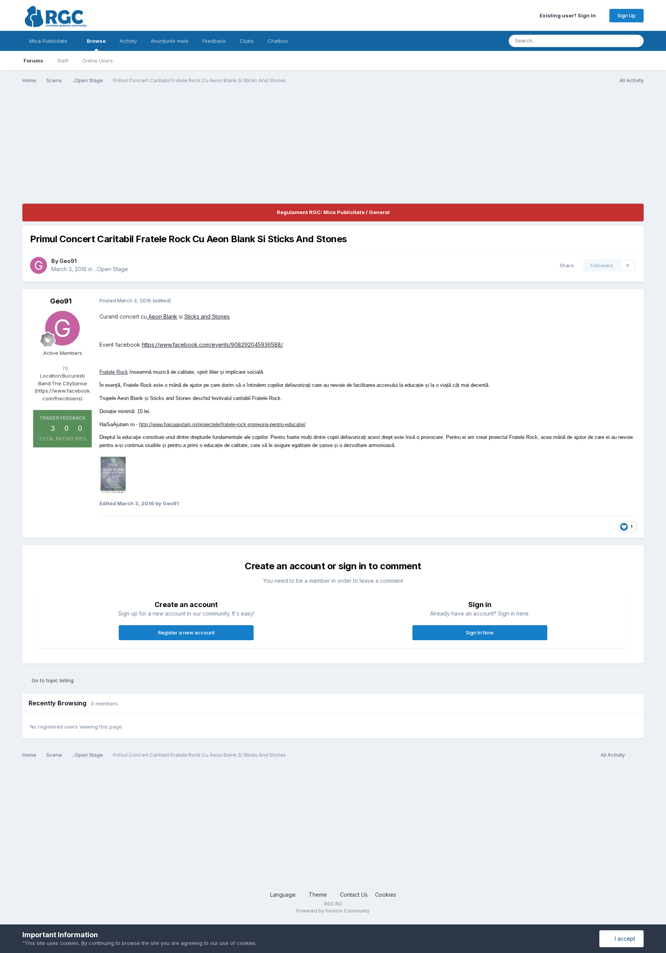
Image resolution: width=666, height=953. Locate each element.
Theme (318, 894)
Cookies (385, 894)
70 (64, 368)
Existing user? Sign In (569, 15)
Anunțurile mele (169, 41)
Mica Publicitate (49, 41)
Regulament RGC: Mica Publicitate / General (333, 212)
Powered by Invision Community (333, 911)
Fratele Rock (113, 372)
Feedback (214, 41)
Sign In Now (480, 632)
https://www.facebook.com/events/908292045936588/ (212, 344)
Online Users (97, 60)
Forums (33, 60)
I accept (623, 938)
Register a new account (186, 632)
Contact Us (354, 894)
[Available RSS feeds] (636, 755)
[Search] (635, 41)
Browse (96, 41)
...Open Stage (111, 269)
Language (283, 894)
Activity (128, 41)
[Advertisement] (162, 150)
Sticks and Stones (207, 316)
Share (565, 265)
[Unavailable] (113, 474)
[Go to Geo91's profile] (38, 265)
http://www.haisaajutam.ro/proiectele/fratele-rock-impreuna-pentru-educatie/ (222, 424)
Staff (62, 60)
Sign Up (626, 15)
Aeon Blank (162, 316)
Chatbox (277, 41)
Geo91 (68, 261)
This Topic (605, 41)
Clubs (247, 41)
